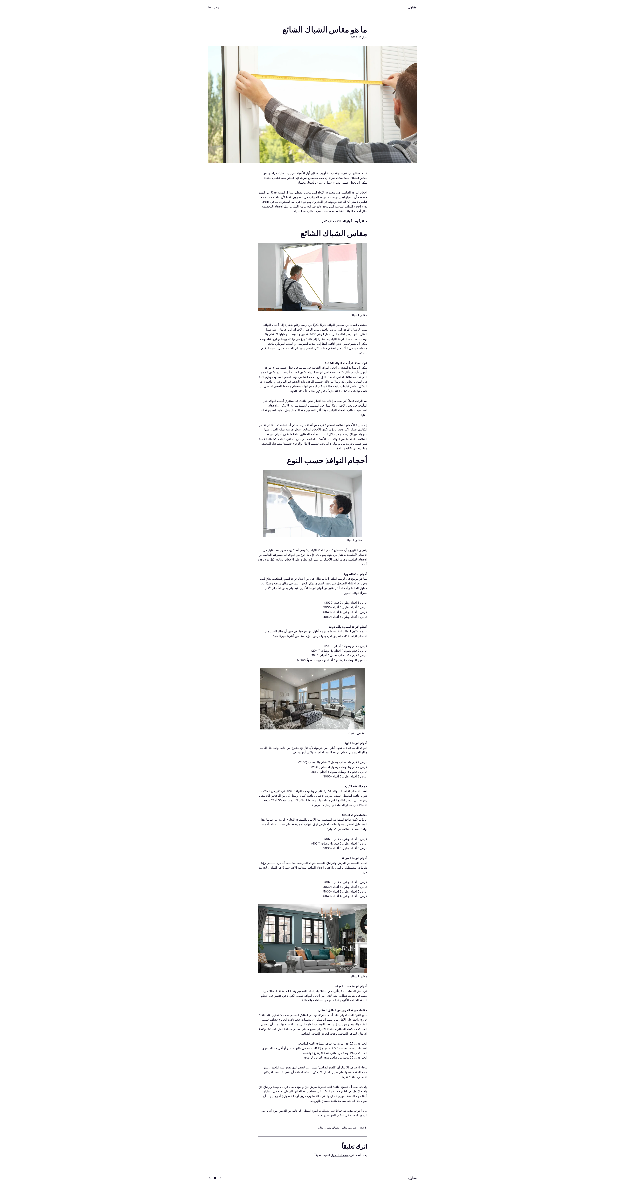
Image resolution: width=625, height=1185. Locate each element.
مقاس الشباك (340, 1127)
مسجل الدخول (339, 1155)
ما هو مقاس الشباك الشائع (325, 29)
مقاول (412, 7)
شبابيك (352, 1127)
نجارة (320, 1127)
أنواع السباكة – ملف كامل (336, 221)
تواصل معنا (214, 7)
